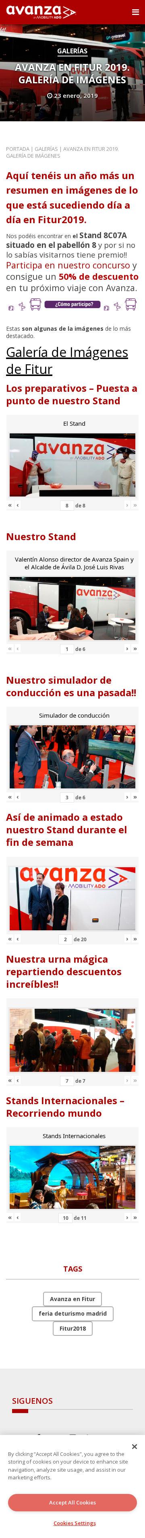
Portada (17, 148)
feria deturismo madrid (73, 1313)
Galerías (72, 50)
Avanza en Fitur (72, 1299)
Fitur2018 (73, 1328)
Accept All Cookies (72, 1502)
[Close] (134, 1446)
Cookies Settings (75, 1523)
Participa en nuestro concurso (68, 265)
